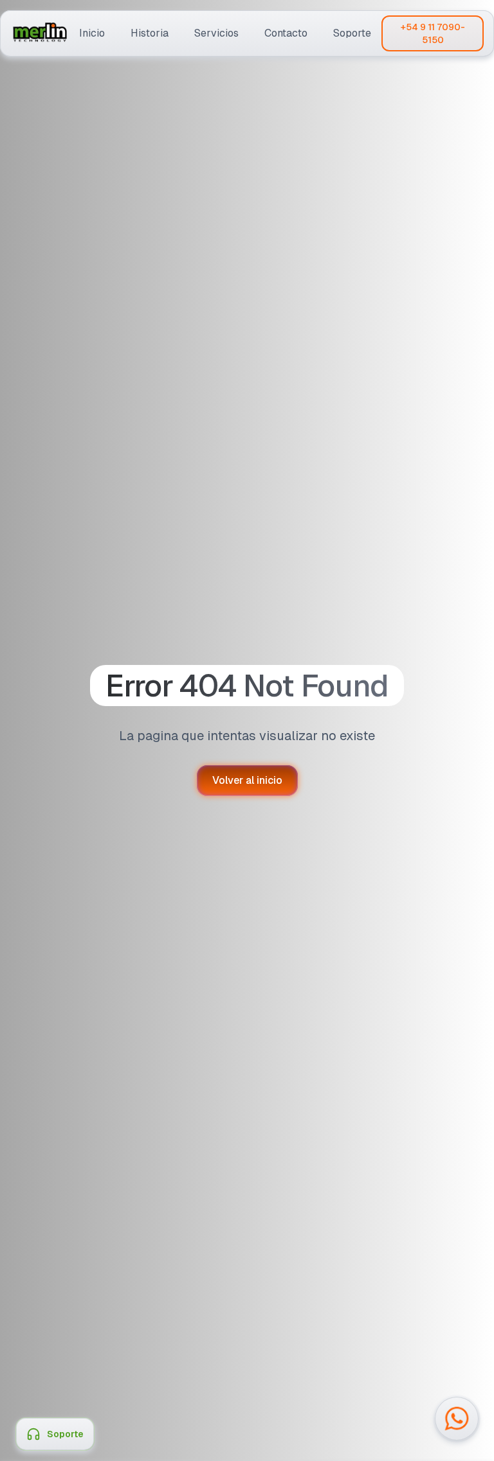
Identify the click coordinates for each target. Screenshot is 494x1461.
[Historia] (149, 33)
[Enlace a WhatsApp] (456, 1418)
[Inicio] (92, 33)
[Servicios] (216, 33)
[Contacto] (286, 33)
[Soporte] (352, 33)
